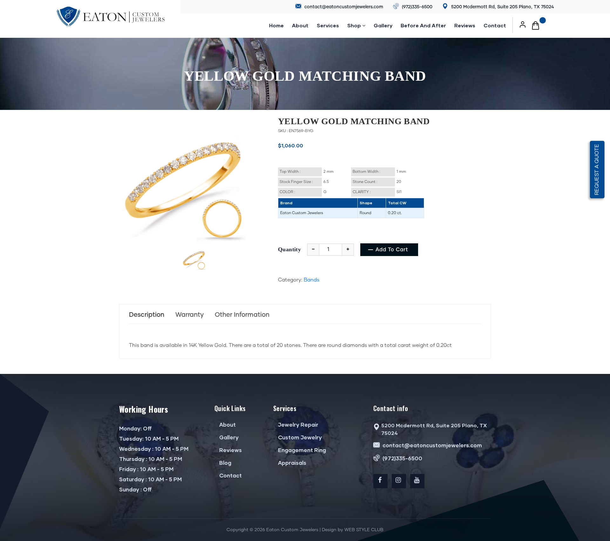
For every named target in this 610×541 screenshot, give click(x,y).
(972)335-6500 (416, 7)
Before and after (423, 25)
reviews (464, 25)
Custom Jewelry (299, 437)
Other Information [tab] (242, 315)
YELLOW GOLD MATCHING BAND (354, 121)
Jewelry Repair (297, 424)
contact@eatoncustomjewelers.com (343, 7)
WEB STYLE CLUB (363, 530)
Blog (224, 462)
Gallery (383, 25)
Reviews (230, 450)
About (300, 25)
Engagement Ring (301, 450)
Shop (354, 25)
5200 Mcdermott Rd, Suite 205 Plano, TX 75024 (502, 7)
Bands (311, 279)
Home (276, 25)
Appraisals (291, 462)
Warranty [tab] (189, 315)
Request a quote (597, 169)
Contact (495, 25)
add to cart (392, 249)
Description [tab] (146, 315)
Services (328, 25)
